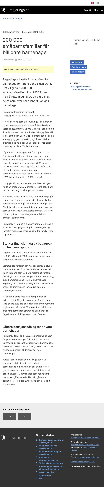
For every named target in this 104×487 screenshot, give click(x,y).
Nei (24, 416)
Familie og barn (79, 67)
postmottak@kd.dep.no (88, 457)
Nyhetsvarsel (45, 475)
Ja (9, 416)
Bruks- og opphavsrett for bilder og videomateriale (51, 467)
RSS (40, 478)
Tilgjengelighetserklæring (51, 463)
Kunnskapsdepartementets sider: (85, 437)
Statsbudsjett (78, 72)
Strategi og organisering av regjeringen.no (51, 441)
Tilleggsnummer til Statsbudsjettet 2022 (82, 87)
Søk (86, 10)
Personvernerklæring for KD (83, 462)
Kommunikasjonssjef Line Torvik (85, 444)
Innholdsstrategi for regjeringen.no (48, 447)
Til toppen (50, 398)
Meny (97, 10)
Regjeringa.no (19, 10)
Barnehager (77, 62)
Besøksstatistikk (46, 472)
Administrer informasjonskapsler (48, 458)
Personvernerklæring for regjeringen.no (50, 452)
